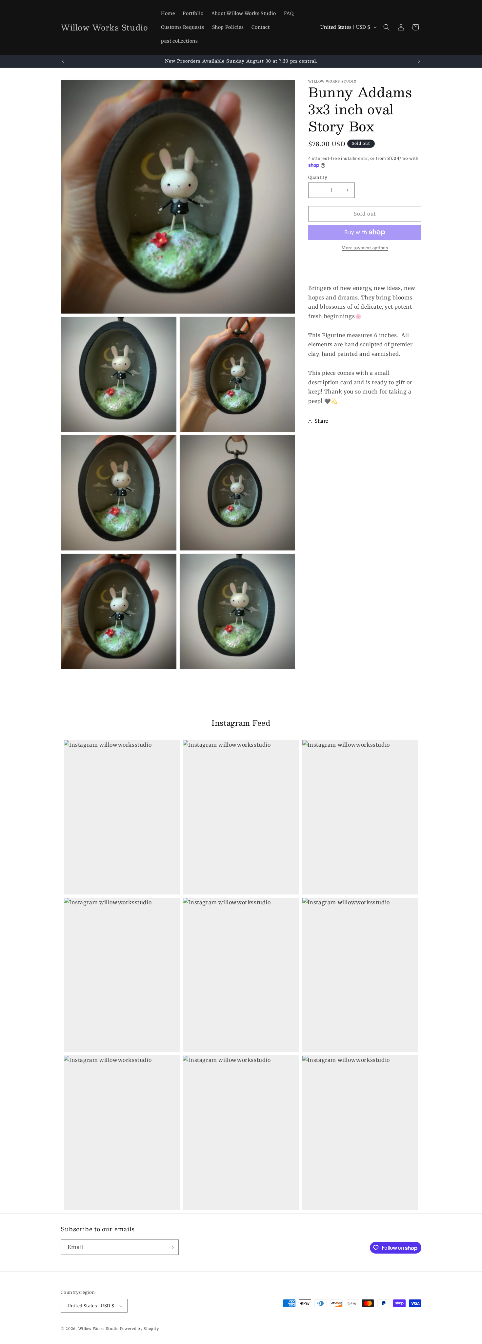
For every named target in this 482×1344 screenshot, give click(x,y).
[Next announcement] (419, 61)
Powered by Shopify (139, 1329)
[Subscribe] (171, 1247)
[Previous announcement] (63, 61)
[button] (386, 27)
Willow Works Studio (99, 1329)
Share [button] (321, 421)
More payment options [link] (365, 247)
